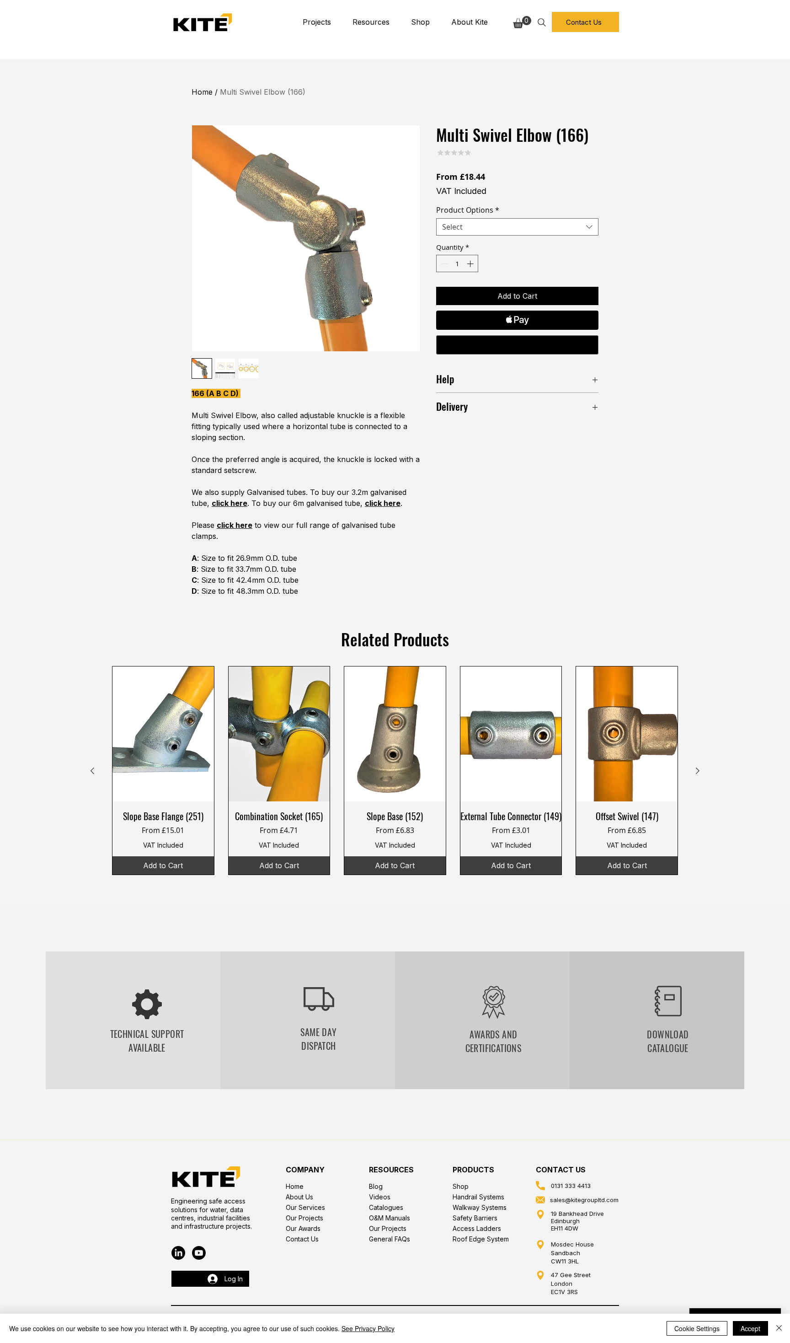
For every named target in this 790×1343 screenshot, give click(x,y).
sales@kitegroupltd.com (584, 1199)
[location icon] (540, 1214)
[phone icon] (540, 1185)
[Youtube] (199, 1253)
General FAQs (389, 1239)
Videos (379, 1197)
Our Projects (304, 1218)
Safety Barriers (475, 1218)
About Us (299, 1197)
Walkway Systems (480, 1207)
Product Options (467, 210)
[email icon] (540, 1199)
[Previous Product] (92, 770)
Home (202, 92)
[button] (317, 22)
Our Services (305, 1207)
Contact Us (302, 1239)
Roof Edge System (481, 1239)
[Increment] (471, 263)
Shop (461, 1186)
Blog (376, 1186)
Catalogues (386, 1207)
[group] (395, 771)
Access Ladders (477, 1228)
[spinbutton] (457, 263)
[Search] (541, 22)
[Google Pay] (517, 345)
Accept (750, 1328)
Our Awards (303, 1228)
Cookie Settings (697, 1328)
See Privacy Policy (368, 1328)
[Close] (779, 1328)
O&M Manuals (389, 1218)
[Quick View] (163, 733)
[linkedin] (178, 1253)
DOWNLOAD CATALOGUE (668, 1041)
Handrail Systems (478, 1197)
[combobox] (517, 227)
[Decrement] (444, 263)
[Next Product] (697, 770)
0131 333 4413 (571, 1185)
